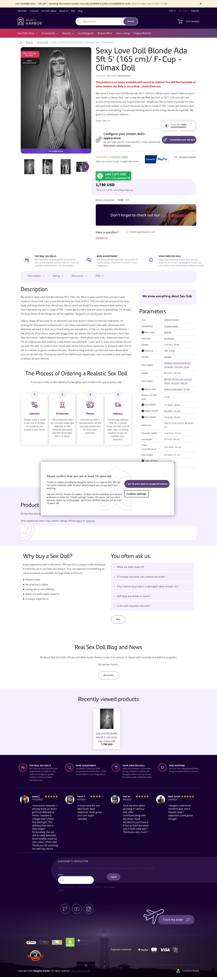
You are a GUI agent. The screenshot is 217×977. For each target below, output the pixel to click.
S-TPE (171, 350)
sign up (90, 520)
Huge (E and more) (173, 389)
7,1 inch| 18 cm (172, 404)
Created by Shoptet (190, 970)
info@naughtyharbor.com (142, 231)
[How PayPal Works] (157, 159)
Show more (101, 120)
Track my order (173, 919)
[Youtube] (77, 909)
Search (130, 21)
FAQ (73, 10)
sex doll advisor (174, 214)
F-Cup (187, 389)
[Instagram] (88, 909)
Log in (113, 876)
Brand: (105, 199)
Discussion (78, 275)
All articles (108, 675)
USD (171, 10)
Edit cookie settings (80, 970)
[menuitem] (28, 33)
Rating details (124, 75)
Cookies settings (136, 493)
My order (22, 10)
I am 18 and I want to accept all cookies (146, 483)
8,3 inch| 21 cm (172, 410)
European (169, 338)
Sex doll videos (48, 10)
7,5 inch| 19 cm (172, 417)
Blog (80, 10)
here (76, 500)
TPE (166, 350)
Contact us (102, 237)
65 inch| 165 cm (179, 383)
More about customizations (117, 145)
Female (167, 356)
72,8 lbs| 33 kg (181, 366)
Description (34, 275)
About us (63, 10)
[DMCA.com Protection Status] (71, 942)
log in (79, 520)
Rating (56, 275)
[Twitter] (65, 909)
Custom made (171, 326)
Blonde (167, 332)
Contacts (34, 10)
